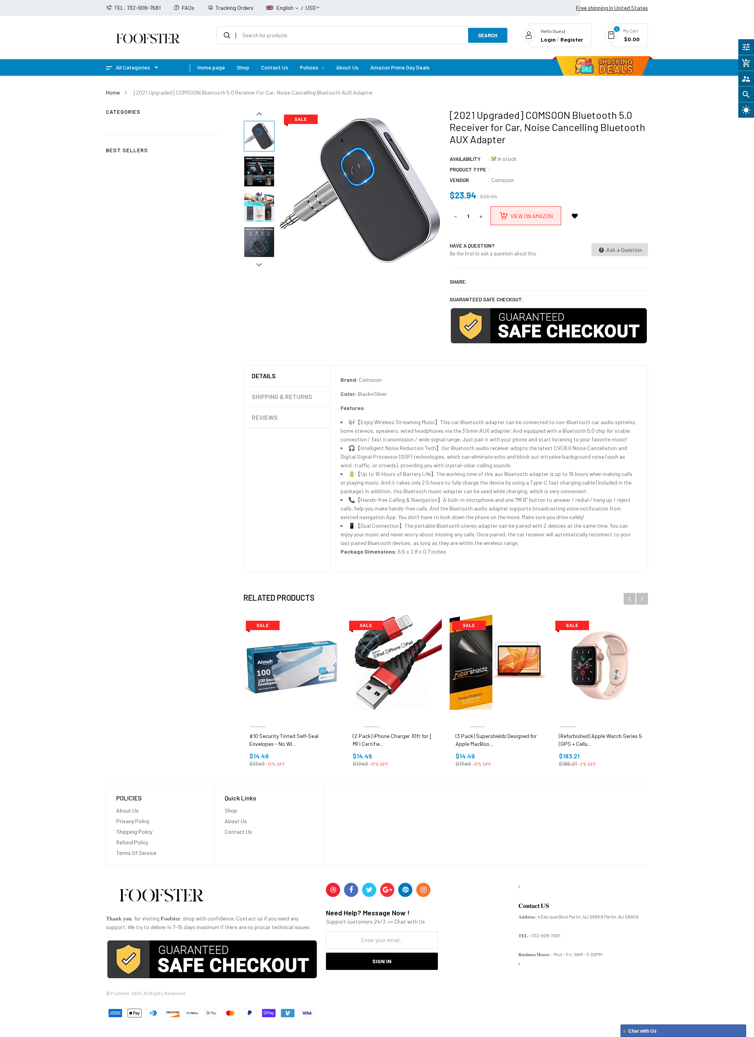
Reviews (265, 417)
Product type (468, 169)
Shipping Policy (134, 831)
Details (264, 375)
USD (311, 4)
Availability (465, 159)
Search (488, 35)
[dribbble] (333, 890)
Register (571, 39)
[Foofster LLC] (161, 896)
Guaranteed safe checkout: (486, 299)
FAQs (188, 7)
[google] (387, 890)
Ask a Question (623, 249)
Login (548, 39)
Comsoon (502, 180)
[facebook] (351, 890)
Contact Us (238, 831)
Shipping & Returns (282, 396)
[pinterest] (405, 890)
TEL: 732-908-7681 (137, 7)
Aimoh (258, 717)
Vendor (459, 180)
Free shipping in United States (612, 7)
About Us (127, 810)
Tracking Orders (234, 7)
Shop (231, 810)
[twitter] (369, 890)
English (285, 7)
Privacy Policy (132, 821)
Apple (568, 717)
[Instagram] (423, 890)
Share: (458, 282)
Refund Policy (132, 842)
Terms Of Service (136, 852)
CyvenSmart (372, 717)
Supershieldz (477, 717)
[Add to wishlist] (574, 215)
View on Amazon (532, 216)
